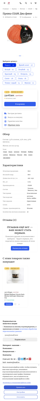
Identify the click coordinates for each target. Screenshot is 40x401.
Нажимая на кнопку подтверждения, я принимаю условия (20, 329)
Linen (30, 155)
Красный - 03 (10, 74)
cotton (5, 155)
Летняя (23, 152)
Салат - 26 (9, 78)
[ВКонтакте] (19, 359)
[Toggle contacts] (20, 3)
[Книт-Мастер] (8, 3)
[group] (20, 40)
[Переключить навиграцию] (4, 3)
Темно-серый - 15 (12, 83)
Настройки (21, 392)
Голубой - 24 (23, 69)
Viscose (19, 155)
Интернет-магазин (11, 345)
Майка (30, 152)
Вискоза (12, 155)
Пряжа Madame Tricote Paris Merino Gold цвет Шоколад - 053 (14, 296)
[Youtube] (27, 359)
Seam (10, 152)
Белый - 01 (9, 69)
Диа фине (6, 158)
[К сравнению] (18, 304)
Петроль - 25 (26, 74)
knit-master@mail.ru (11, 362)
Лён (25, 155)
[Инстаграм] (24, 359)
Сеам (5, 152)
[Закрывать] (38, 364)
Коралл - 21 (9, 65)
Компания (7, 348)
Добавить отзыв (11, 17)
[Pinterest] (30, 359)
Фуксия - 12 (29, 83)
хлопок (16, 152)
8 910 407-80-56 (9, 359)
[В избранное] (15, 304)
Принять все (20, 387)
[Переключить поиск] (26, 3)
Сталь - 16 (22, 78)
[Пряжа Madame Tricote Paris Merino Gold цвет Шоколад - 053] (15, 278)
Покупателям (8, 351)
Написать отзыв (20, 248)
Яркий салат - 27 (26, 65)
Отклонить (21, 397)
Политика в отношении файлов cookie (17, 383)
